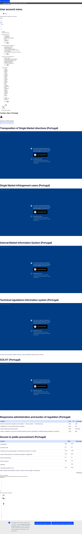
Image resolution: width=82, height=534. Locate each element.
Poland (5, 89)
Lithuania (6, 85)
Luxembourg (6, 86)
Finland (5, 77)
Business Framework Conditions (8, 45)
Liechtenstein (6, 98)
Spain (5, 94)
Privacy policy (4, 516)
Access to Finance (7, 51)
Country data (4, 67)
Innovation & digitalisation (9, 63)
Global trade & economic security (10, 60)
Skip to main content (5, 1)
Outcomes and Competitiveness (7, 56)
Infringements (6, 36)
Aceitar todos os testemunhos (43, 523)
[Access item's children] (10, 34)
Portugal (5, 90)
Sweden (5, 95)
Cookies (3, 515)
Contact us (4, 511)
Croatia (5, 72)
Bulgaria (5, 71)
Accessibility (4, 518)
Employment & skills (8, 62)
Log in (6, 13)
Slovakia (6, 92)
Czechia (5, 74)
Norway (5, 99)
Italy (5, 83)
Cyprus (5, 73)
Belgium (5, 70)
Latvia (5, 84)
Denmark (6, 75)
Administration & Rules (8, 46)
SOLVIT (6, 41)
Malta (5, 87)
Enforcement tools (5, 34)
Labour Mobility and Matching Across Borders (12, 52)
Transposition (6, 35)
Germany (6, 79)
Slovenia (6, 93)
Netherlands (6, 88)
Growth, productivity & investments (10, 59)
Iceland (5, 97)
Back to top (80, 472)
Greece (5, 80)
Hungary (6, 81)
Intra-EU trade (7, 58)
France (5, 78)
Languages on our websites (7, 514)
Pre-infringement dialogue (9, 37)
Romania (6, 91)
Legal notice (4, 517)
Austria (5, 69)
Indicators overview (5, 32)
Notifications (6, 40)
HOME (3, 31)
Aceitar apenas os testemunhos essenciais (63, 523)
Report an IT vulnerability (6, 513)
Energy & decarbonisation (9, 61)
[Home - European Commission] (5, 4)
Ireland (5, 82)
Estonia (5, 76)
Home (3, 106)
